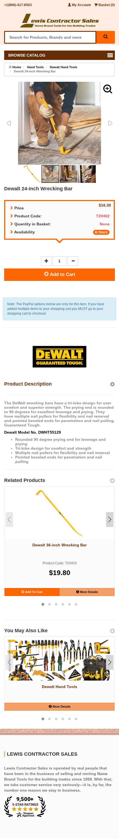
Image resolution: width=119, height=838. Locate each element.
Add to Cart (62, 274)
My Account (81, 5)
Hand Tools (35, 67)
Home (16, 67)
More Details (88, 592)
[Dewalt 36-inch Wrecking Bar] (59, 513)
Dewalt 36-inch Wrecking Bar (59, 545)
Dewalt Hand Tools (63, 67)
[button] (107, 89)
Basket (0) (106, 5)
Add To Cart (33, 592)
